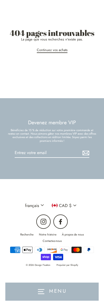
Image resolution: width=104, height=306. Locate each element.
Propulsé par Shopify (67, 265)
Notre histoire (48, 234)
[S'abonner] (85, 153)
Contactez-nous (52, 241)
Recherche (27, 234)
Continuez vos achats (52, 50)
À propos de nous (73, 234)
